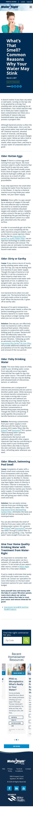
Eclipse (4, 430)
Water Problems (13, 82)
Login (23, 1)
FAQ (3, 769)
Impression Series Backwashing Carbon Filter (13, 511)
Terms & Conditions (19, 770)
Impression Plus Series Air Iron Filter (16, 343)
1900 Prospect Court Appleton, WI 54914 (16, 777)
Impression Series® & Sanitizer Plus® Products (16, 608)
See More (16, 746)
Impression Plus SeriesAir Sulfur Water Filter (13, 237)
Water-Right (24, 566)
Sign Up (29, 1)
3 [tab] (18, 739)
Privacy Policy (10, 770)
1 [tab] (14, 739)
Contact (28, 769)
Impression (17, 430)
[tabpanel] (16, 699)
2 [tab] (16, 739)
